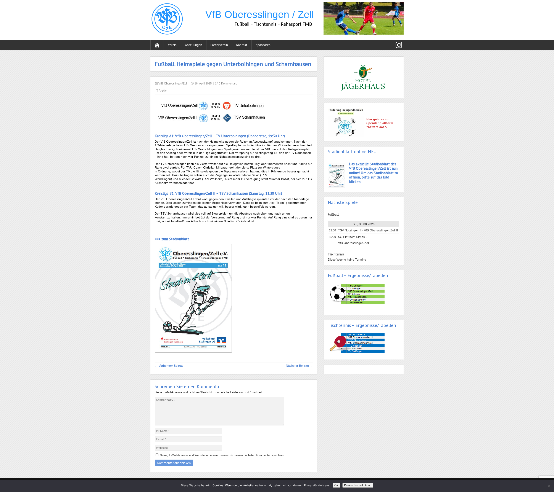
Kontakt (241, 45)
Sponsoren (263, 45)
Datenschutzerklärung (357, 485)
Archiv (163, 90)
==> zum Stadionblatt (172, 239)
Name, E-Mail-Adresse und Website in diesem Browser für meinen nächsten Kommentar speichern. (222, 455)
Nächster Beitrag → (299, 365)
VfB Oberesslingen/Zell (172, 83)
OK (336, 485)
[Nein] (548, 486)
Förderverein (219, 45)
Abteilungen (193, 45)
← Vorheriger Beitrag (169, 365)
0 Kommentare (228, 83)
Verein (172, 45)
